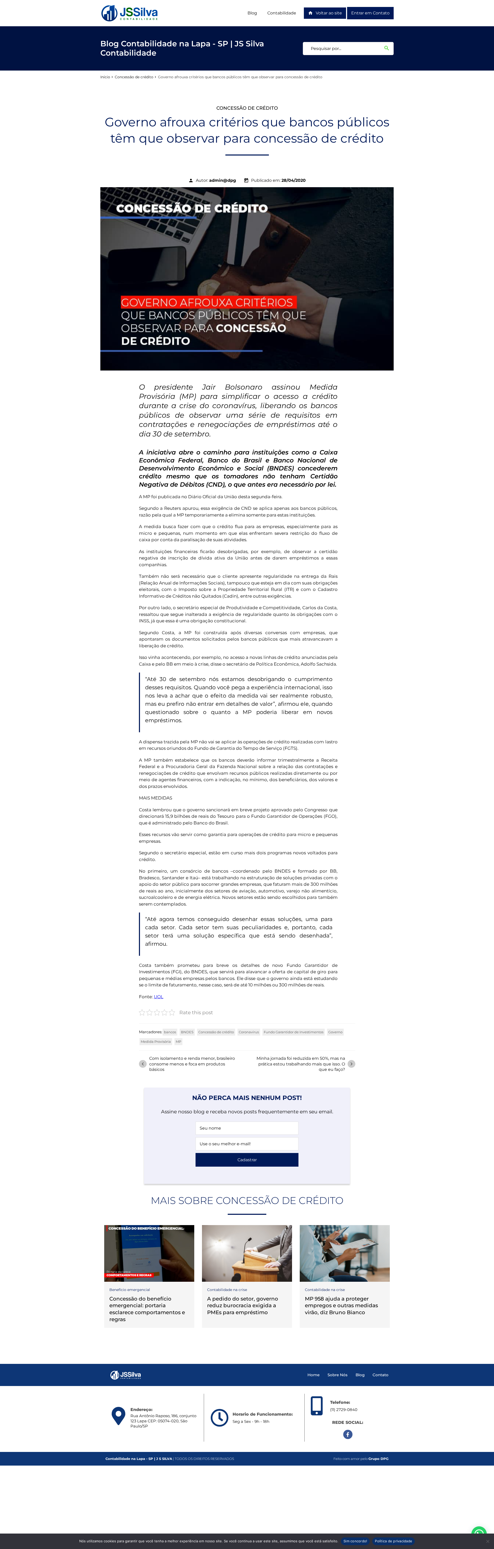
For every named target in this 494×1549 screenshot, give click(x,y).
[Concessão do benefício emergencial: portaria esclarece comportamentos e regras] (149, 1253)
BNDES (187, 1032)
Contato (381, 1374)
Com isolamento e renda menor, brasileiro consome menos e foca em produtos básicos (187, 1064)
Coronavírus (249, 1032)
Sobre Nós (338, 1374)
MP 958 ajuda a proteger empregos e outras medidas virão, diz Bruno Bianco (341, 1305)
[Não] (487, 1541)
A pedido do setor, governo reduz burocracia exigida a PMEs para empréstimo (242, 1305)
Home (313, 1374)
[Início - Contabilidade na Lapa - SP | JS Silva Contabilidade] (129, 13)
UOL (158, 996)
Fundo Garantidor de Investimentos (293, 1032)
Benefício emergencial (129, 1289)
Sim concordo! (355, 1541)
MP (178, 1041)
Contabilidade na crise (227, 1289)
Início (105, 77)
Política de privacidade (393, 1541)
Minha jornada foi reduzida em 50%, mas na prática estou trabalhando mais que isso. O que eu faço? (306, 1064)
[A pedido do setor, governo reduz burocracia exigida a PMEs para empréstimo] (247, 1253)
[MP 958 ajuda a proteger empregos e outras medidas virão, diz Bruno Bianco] (345, 1253)
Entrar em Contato (370, 13)
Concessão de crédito (134, 77)
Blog (252, 13)
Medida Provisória (156, 1041)
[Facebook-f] (347, 1434)
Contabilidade (281, 13)
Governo (335, 1032)
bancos (170, 1032)
